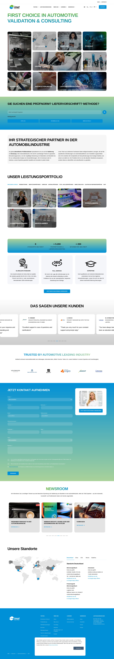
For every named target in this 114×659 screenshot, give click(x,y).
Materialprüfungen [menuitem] (44, 630)
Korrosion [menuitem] (43, 627)
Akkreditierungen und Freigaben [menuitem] (58, 630)
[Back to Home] (15, 9)
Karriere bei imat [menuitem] (70, 621)
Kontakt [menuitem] (55, 633)
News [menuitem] (81, 619)
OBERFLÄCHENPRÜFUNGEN (35, 184)
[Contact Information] (87, 7)
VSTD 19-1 (23, 121)
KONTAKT (102, 7)
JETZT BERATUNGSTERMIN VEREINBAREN (57, 291)
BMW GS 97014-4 (87, 121)
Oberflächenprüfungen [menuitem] (45, 624)
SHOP (104, 184)
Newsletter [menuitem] (82, 621)
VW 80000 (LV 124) (55, 121)
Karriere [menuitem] (63, 7)
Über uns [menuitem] (56, 7)
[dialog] (60, 646)
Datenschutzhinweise (13, 466)
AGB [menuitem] (28, 653)
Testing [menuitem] (35, 7)
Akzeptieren (78, 648)
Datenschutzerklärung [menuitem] (22, 653)
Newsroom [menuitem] (71, 7)
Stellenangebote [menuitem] (70, 619)
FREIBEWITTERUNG (23, 184)
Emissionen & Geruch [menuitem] (45, 619)
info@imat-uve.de (71, 578)
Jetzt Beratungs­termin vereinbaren (90, 410)
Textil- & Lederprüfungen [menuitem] (46, 633)
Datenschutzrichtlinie (53, 645)
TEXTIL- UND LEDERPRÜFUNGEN (66, 184)
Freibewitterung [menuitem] (44, 621)
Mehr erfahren (19, 66)
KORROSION (44, 184)
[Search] (91, 6)
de (94, 6)
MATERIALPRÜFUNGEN (53, 184)
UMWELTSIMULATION (79, 184)
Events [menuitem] (81, 624)
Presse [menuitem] (81, 627)
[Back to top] (109, 654)
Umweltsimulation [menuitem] (44, 635)
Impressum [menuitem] (13, 653)
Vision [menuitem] (55, 619)
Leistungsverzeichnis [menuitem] (45, 7)
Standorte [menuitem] (56, 627)
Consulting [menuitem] (56, 624)
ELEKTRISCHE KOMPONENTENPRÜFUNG (93, 184)
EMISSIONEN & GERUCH (13, 184)
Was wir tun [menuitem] (56, 621)
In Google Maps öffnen (73, 580)
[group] (24, 517)
